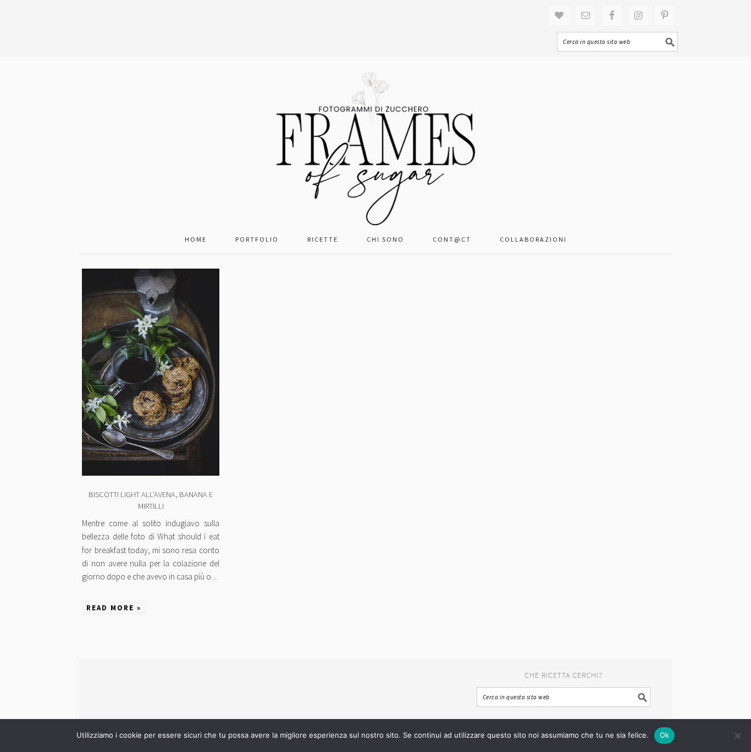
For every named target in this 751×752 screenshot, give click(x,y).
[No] (737, 735)
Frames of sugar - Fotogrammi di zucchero (375, 141)
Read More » (113, 607)
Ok (665, 735)
